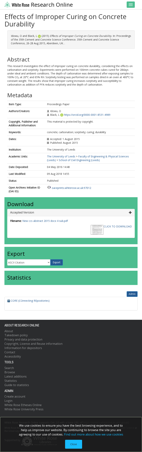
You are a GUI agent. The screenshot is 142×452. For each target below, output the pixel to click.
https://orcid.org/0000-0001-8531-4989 (87, 114)
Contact (9, 352)
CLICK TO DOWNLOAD (118, 226)
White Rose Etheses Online (23, 405)
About (8, 331)
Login (8, 401)
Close (73, 444)
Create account (14, 396)
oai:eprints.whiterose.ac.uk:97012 (71, 188)
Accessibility (12, 356)
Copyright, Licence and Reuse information (33, 344)
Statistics (10, 381)
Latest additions (15, 376)
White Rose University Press (23, 409)
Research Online (42, 4)
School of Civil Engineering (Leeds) (79, 160)
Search (9, 368)
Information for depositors (23, 348)
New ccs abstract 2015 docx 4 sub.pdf (45, 221)
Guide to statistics (16, 385)
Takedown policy (16, 335)
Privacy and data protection (23, 339)
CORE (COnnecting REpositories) (30, 300)
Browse (9, 372)
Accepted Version (22, 212)
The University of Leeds (61, 156)
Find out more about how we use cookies (93, 434)
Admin (132, 294)
